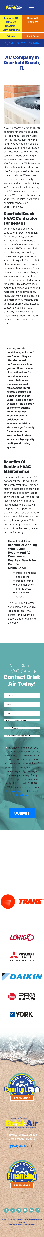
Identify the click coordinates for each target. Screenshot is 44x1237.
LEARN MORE (22, 1098)
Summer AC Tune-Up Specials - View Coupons (11, 24)
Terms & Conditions (33, 1219)
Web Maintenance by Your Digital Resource (22, 1224)
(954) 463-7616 (22, 1146)
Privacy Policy (14, 791)
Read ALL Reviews (33, 20)
